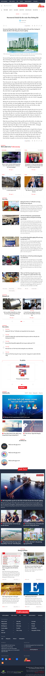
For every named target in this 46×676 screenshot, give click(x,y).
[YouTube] (10, 659)
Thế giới (25, 150)
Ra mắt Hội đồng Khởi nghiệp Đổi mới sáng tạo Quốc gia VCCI (31, 238)
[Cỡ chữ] (6, 26)
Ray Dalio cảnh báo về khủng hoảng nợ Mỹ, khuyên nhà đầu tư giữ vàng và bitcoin (34, 190)
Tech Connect (28, 1)
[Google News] (27, 26)
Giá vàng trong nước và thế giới (10, 596)
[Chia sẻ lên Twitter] (35, 26)
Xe (17, 1)
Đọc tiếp (4, 199)
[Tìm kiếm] (5, 6)
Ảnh (2, 638)
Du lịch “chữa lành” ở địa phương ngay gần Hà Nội (33, 542)
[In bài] (4, 26)
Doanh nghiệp (4, 150)
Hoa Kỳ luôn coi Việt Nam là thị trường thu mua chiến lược (31, 256)
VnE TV (21, 1)
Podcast (30, 392)
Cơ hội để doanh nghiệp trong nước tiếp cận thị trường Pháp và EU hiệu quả (31, 314)
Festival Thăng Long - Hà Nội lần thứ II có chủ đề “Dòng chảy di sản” (34, 524)
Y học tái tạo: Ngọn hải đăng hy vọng (32, 434)
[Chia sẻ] (41, 26)
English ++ (35, 1)
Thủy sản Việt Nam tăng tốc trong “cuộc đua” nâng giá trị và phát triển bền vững (30, 273)
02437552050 (28, 646)
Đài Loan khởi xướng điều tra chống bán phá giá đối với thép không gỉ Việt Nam (12, 314)
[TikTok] (13, 659)
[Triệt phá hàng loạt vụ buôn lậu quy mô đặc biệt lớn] (11, 516)
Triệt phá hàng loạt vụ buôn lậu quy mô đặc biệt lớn (10, 524)
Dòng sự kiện (22, 550)
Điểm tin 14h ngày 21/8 (14, 444)
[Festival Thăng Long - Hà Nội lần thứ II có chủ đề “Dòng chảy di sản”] (34, 516)
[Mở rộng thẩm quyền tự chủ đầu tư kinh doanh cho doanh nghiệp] (22, 486)
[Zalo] (17, 659)
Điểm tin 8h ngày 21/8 (14, 460)
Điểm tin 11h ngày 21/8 (14, 452)
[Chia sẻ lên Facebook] (32, 26)
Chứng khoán (4, 1)
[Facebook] (2, 659)
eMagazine (41, 392)
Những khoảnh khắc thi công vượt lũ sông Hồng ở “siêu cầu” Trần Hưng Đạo (11, 542)
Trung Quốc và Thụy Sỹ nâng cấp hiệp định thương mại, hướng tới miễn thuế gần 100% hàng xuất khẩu (34, 166)
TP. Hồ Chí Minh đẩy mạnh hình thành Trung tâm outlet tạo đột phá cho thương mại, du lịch (30, 217)
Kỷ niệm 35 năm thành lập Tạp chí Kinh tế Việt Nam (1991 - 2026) (33, 566)
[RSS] (2, 662)
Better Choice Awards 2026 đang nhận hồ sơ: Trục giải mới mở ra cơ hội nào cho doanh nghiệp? (11, 166)
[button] (33, 321)
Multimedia (6, 392)
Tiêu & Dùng (12, 1)
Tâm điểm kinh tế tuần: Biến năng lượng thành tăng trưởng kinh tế (11, 434)
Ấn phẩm (22, 360)
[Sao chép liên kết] (39, 26)
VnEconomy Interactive (31, 596)
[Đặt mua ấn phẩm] (41, 5)
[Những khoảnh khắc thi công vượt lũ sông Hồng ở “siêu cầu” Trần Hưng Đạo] (11, 534)
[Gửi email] (37, 26)
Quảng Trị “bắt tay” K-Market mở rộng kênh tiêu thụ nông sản (30, 202)
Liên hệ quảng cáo (34, 649)
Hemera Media (20, 671)
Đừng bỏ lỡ (5, 296)
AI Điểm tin (22, 440)
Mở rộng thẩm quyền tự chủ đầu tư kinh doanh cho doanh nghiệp (22, 500)
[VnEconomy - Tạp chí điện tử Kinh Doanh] (22, 611)
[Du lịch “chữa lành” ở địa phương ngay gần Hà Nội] (34, 534)
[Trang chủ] (1, 10)
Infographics (35, 392)
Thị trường (12, 310)
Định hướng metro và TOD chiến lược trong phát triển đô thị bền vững (10, 567)
